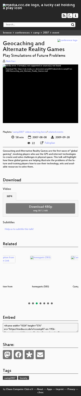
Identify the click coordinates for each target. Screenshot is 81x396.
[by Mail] (40, 354)
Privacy (71, 389)
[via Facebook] (18, 354)
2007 (46, 32)
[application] (40, 93)
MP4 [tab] (9, 196)
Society (23, 378)
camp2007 (9, 378)
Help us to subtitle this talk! (19, 229)
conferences (22, 32)
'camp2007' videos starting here (29, 132)
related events (55, 132)
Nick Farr (11, 61)
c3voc (40, 392)
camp (36, 32)
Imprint (60, 389)
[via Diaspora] (29, 354)
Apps (49, 389)
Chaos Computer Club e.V (19, 389)
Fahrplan (50, 143)
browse (7, 32)
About (40, 389)
